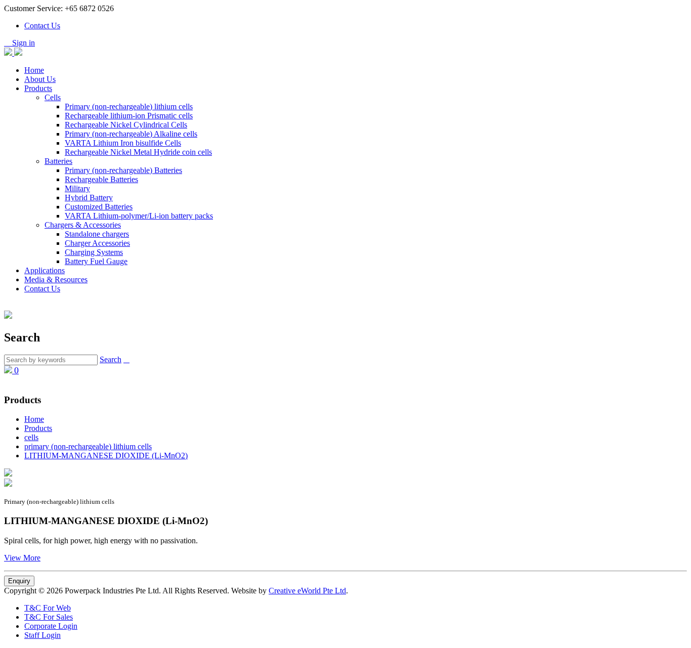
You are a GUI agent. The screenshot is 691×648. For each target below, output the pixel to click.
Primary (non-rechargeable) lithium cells (129, 106)
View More (22, 557)
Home (34, 70)
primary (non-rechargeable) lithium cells (88, 446)
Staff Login (42, 635)
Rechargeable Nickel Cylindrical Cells (126, 124)
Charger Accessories (97, 243)
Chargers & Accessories (83, 225)
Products (38, 88)
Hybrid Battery (89, 197)
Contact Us (42, 25)
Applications (44, 270)
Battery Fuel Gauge (96, 261)
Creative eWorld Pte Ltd (307, 590)
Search (110, 359)
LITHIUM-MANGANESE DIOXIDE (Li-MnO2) (106, 455)
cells (31, 437)
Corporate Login (50, 626)
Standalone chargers (97, 234)
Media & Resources (56, 279)
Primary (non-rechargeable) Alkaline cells (131, 133)
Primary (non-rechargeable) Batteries (123, 170)
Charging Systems (94, 252)
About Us (40, 79)
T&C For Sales (48, 617)
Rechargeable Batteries (101, 179)
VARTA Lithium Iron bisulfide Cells (123, 143)
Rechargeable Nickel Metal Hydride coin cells (138, 152)
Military (77, 188)
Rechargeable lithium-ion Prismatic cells (129, 115)
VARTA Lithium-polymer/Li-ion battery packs (139, 215)
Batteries (58, 161)
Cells (53, 97)
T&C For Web (47, 607)
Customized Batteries (99, 206)
